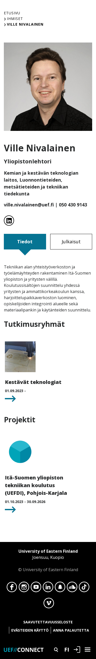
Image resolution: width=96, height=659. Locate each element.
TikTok (84, 588)
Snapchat (60, 588)
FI (66, 649)
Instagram (24, 588)
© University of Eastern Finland (48, 560)
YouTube (36, 588)
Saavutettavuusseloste (48, 622)
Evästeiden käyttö (30, 630)
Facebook (12, 588)
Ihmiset (15, 18)
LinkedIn (48, 588)
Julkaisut (71, 241)
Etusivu (12, 13)
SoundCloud (72, 588)
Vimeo (49, 604)
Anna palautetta (71, 630)
